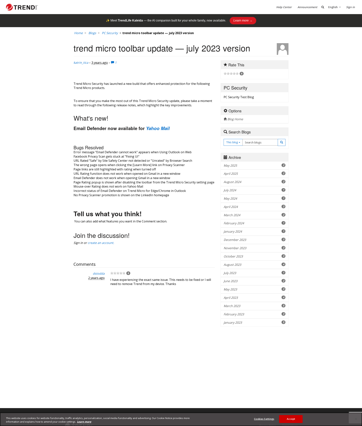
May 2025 (254, 165)
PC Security (110, 33)
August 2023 (254, 265)
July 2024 (254, 190)
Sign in (350, 7)
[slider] (117, 273)
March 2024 (254, 215)
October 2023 (254, 256)
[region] (181, 419)
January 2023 (254, 322)
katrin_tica (81, 63)
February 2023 (254, 314)
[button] (281, 142)
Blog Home (235, 119)
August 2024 (254, 182)
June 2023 (254, 281)
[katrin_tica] (282, 49)
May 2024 (254, 198)
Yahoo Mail (158, 128)
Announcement (307, 7)
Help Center (284, 7)
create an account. (101, 243)
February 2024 (254, 223)
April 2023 (254, 298)
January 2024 (254, 231)
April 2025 (254, 174)
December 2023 (254, 240)
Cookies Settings (264, 419)
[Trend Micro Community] (22, 7)
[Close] (356, 419)
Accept (291, 419)
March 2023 (254, 306)
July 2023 (254, 273)
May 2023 (254, 289)
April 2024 (254, 207)
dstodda (99, 273)
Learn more (84, 422)
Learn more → (242, 20)
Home (78, 33)
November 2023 (254, 248)
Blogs (92, 33)
